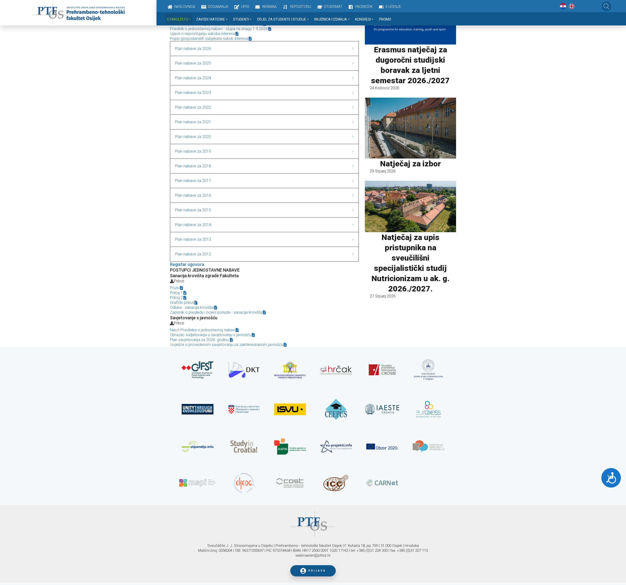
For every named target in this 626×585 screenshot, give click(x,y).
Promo (385, 19)
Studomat (333, 7)
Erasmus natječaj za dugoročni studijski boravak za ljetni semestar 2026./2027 (410, 65)
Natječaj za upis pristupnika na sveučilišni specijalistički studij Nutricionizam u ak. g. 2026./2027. (410, 263)
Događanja (218, 7)
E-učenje (393, 7)
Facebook (364, 7)
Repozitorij (300, 7)
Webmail (269, 7)
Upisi (245, 7)
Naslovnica (184, 7)
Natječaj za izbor (410, 163)
